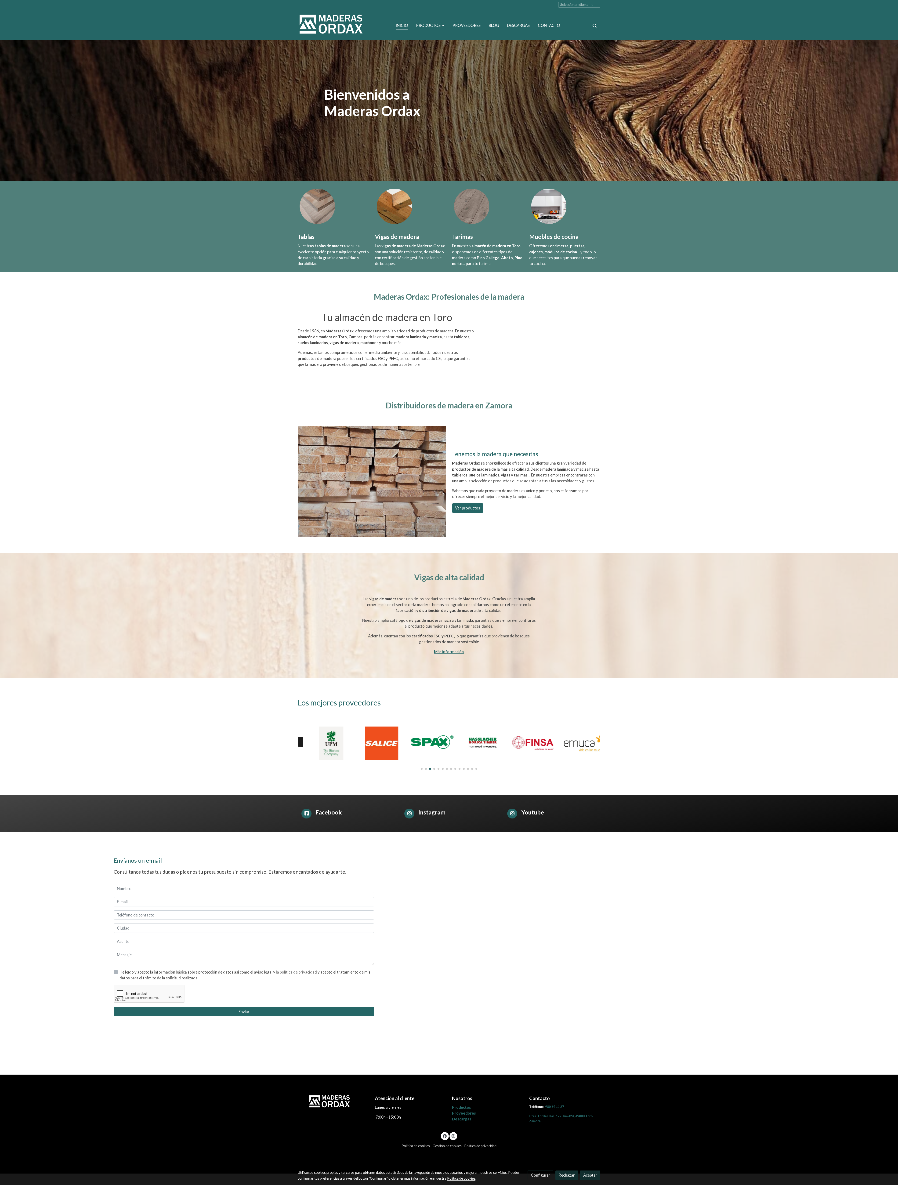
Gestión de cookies (447, 1146)
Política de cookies (416, 1146)
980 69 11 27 (554, 1107)
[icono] (306, 814)
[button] (430, 25)
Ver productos (467, 507)
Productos (461, 1107)
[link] (332, 25)
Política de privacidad (480, 1146)
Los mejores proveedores (339, 702)
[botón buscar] (594, 25)
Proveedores (464, 1113)
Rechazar (566, 1175)
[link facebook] (445, 1136)
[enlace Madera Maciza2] (394, 205)
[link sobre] (333, 1102)
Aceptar (590, 1175)
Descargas (461, 1118)
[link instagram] (453, 1136)
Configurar (540, 1175)
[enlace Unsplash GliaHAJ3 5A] (548, 205)
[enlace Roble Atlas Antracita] (471, 205)
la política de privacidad (297, 972)
